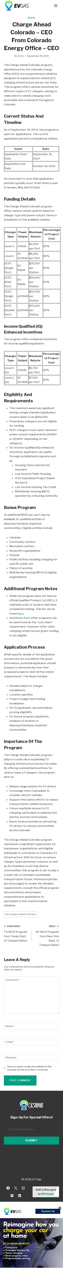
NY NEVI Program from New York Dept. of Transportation (47, 936)
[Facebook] (8, 1188)
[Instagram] (23, 1188)
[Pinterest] (12, 1195)
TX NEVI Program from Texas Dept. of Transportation (15, 933)
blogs (31, 18)
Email (9, 1041)
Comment (12, 979)
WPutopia (47, 1193)
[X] (15, 1188)
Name (10, 1026)
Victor (20, 56)
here (21, 613)
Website (10, 1057)
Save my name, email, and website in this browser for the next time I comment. (29, 1068)
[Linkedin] (19, 1195)
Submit (31, 1140)
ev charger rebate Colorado (20, 914)
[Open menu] (55, 6)
